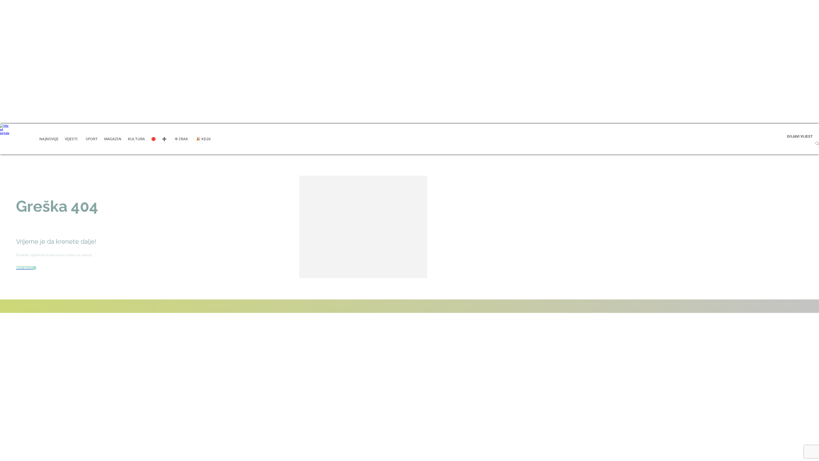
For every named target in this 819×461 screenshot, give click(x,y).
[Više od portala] (5, 139)
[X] (64, 306)
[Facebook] (15, 306)
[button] (817, 143)
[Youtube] (77, 306)
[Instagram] (40, 306)
